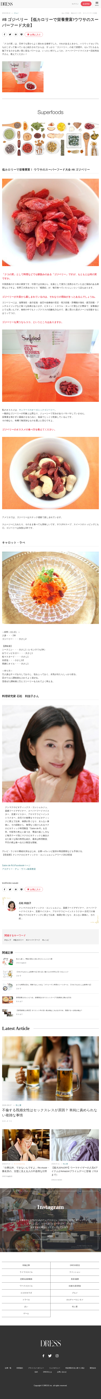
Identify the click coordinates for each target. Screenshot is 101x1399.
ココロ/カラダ (26, 1293)
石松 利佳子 (25, 903)
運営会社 (93, 1368)
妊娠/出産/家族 (75, 1286)
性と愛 (18, 1105)
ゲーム (26, 1313)
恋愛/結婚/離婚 (26, 1279)
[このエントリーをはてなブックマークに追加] (15, 34)
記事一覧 (8, 1368)
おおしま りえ (7, 1121)
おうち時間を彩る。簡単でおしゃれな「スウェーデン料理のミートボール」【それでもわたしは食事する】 (54, 985)
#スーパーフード (33, 940)
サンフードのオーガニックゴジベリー (37, 410)
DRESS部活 (75, 1265)
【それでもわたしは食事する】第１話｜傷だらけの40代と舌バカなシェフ (42, 972)
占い (26, 1307)
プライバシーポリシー (36, 1368)
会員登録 (86, 4)
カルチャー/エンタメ (74, 1300)
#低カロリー (18, 940)
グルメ (16, 13)
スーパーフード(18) (90, 13)
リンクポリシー (54, 1368)
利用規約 (20, 1368)
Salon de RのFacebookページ (16, 865)
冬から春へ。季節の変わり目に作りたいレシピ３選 (34, 959)
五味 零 (18, 976)
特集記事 (26, 1265)
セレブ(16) (65, 13)
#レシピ (45, 940)
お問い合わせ (62, 1372)
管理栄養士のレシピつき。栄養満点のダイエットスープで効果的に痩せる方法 (43, 997)
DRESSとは (47, 1372)
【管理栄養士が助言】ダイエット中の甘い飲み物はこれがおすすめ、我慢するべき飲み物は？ (49, 1010)
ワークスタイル (26, 1286)
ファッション (74, 1272)
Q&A (36, 1372)
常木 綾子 (19, 1001)
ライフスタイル (19, 1164)
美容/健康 (75, 1279)
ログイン (75, 4)
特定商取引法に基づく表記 (74, 1368)
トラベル (26, 1300)
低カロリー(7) (76, 13)
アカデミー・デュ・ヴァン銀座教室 (19, 869)
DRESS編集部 (21, 963)
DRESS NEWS (56, 1180)
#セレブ (7, 940)
